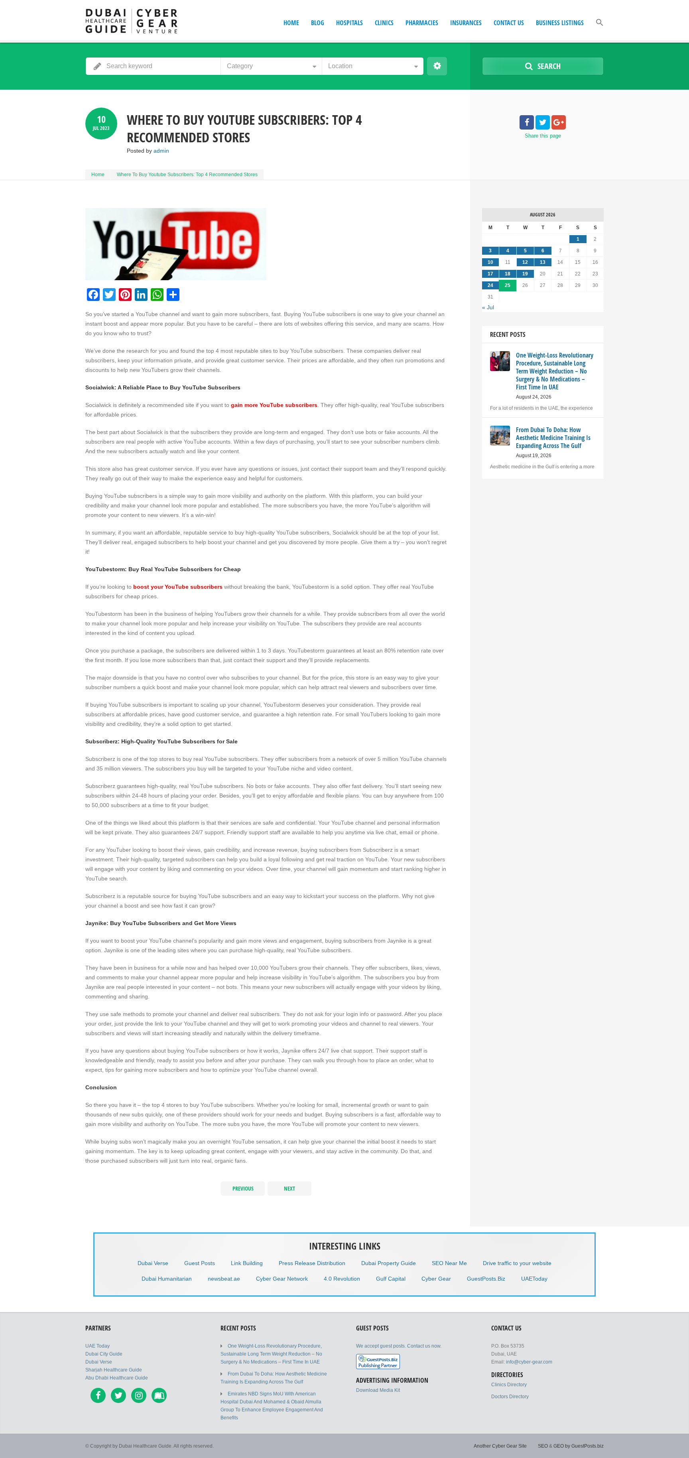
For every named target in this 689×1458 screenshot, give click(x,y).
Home (291, 23)
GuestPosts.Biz (486, 1278)
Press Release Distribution (312, 1263)
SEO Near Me (449, 1263)
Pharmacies (422, 23)
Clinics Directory (509, 1384)
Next (289, 1188)
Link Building (247, 1263)
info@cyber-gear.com (529, 1362)
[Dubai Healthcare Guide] (132, 21)
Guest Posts (199, 1263)
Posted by (148, 150)
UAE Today (97, 1346)
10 (490, 262)
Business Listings (560, 23)
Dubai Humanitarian (167, 1278)
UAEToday (534, 1278)
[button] (600, 30)
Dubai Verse (153, 1263)
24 (490, 285)
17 (490, 274)
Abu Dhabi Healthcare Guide (116, 1378)
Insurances (466, 23)
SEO (543, 1446)
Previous (243, 1188)
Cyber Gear (436, 1278)
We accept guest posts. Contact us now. (398, 1346)
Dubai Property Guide (388, 1263)
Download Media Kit (378, 1390)
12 (525, 262)
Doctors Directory (510, 1396)
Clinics (384, 23)
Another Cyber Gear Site (500, 1446)
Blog (317, 23)
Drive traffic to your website (517, 1263)
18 (507, 274)
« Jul (488, 307)
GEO (558, 1446)
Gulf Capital (391, 1278)
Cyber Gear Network (282, 1278)
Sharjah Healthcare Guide (113, 1370)
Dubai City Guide (103, 1354)
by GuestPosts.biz (584, 1446)
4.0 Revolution (342, 1278)
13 (542, 262)
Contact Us (509, 23)
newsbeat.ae (224, 1278)
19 (525, 274)
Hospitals (349, 23)
